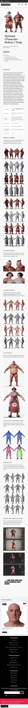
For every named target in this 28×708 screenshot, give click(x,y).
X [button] (26, 699)
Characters (6, 7)
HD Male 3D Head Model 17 (7, 628)
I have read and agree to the (14, 695)
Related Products (6, 599)
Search (11, 7)
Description (6, 69)
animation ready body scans (9, 294)
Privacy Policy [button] (17, 703)
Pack (20, 580)
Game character (13, 582)
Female (12, 580)
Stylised (6, 582)
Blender (18, 582)
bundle (16, 580)
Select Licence (6, 55)
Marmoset (7, 583)
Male (9, 580)
